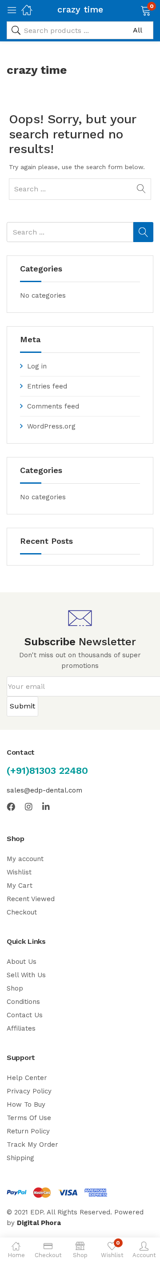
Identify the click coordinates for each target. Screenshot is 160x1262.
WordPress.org (51, 426)
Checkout (22, 912)
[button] (134, 10)
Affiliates (21, 1028)
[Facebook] (11, 806)
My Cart (19, 886)
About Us (21, 962)
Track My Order (32, 1145)
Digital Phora (39, 1223)
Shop (15, 988)
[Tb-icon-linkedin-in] (46, 806)
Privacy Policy (29, 1091)
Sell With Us (26, 975)
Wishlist (19, 872)
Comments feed (53, 406)
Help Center (27, 1078)
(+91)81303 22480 (47, 770)
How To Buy (26, 1104)
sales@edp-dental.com (44, 790)
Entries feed (47, 386)
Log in (37, 366)
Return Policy (28, 1131)
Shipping (20, 1158)
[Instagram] (28, 806)
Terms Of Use (29, 1118)
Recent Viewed (31, 899)
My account (25, 859)
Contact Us (25, 1015)
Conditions (23, 1002)
